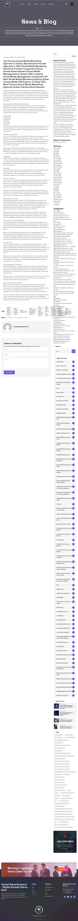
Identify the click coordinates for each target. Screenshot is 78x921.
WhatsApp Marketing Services (61, 341)
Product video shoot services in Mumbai (64, 281)
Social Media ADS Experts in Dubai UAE (47, 311)
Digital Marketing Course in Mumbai (63, 243)
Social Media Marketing (59, 806)
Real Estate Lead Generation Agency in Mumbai (64, 568)
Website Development (59, 329)
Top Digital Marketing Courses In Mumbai (63, 814)
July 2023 (56, 203)
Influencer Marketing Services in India (63, 270)
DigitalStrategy (58, 774)
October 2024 (57, 180)
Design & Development (59, 229)
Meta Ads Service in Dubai (60, 272)
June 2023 (56, 205)
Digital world (67, 774)
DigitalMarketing (58, 750)
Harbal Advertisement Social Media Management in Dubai (32, 311)
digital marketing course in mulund (62, 763)
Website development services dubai (63, 334)
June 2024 (56, 187)
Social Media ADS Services (60, 312)
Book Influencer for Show (60, 748)
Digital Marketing (58, 231)
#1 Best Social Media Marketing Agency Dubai (9, 311)
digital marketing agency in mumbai (62, 753)
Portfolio (51, 4)
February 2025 (57, 174)
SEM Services (56, 298)
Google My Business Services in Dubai (63, 262)
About (28, 4)
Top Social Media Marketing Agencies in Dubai (64, 816)
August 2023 (56, 201)
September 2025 (57, 167)
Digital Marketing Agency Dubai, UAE (63, 233)
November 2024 (57, 179)
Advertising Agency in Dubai (61, 215)
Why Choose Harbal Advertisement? (13, 283)
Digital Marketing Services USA (61, 252)
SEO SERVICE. (56, 301)
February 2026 (57, 158)
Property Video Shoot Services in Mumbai (64, 282)
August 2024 (56, 184)
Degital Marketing (58, 227)
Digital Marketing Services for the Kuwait (64, 246)
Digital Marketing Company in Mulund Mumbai (64, 756)
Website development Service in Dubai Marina (65, 668)
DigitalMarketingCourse (60, 758)
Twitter (15, 317)
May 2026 (56, 153)
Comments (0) (21, 57)
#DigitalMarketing (58, 734)
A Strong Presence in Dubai (10, 198)
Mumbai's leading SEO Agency (67, 793)
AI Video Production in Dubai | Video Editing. (66, 727)
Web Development (58, 327)
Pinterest (25, 317)
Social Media (56, 308)
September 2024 (57, 182)
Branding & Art (57, 224)
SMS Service (56, 305)
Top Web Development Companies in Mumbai (64, 819)
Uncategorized (57, 322)
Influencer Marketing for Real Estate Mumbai (64, 509)
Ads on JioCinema (58, 212)
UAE (56, 822)
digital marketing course (60, 238)
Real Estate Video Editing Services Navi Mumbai (63, 580)
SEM (54, 296)
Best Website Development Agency (62, 219)
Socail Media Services (59, 306)
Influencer (56, 264)
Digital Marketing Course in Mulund (62, 241)
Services (34, 891)
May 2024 (56, 189)
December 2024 (57, 177)
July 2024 (56, 186)
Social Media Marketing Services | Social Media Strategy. (66, 707)
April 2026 (56, 155)
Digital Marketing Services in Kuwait (63, 248)
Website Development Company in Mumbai (64, 827)
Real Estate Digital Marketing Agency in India (64, 562)
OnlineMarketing (66, 795)
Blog (54, 221)
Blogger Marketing (58, 742)
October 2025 (57, 165)
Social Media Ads (57, 310)
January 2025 (57, 175)
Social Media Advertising (59, 313)
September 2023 (57, 199)
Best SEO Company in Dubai (60, 217)
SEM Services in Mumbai (59, 300)
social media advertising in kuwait (62, 803)
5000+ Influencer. (58, 737)
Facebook (10, 317)
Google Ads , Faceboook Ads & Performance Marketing (64, 487)
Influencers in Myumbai (59, 790)
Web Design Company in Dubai (61, 325)
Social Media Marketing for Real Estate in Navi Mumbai (65, 637)
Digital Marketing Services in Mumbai (63, 250)
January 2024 (57, 194)
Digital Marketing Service (60, 245)
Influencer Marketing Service (61, 269)
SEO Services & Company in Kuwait (62, 303)
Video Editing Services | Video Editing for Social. (66, 714)
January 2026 (57, 160)
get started (62, 869)
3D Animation (57, 210)
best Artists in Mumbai (69, 737)
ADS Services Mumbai (59, 214)
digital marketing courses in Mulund (62, 769)
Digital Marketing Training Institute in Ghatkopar (65, 771)
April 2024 (56, 191)
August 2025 (56, 168)
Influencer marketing (59, 787)
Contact (43, 4)
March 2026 (56, 156)
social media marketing (59, 315)
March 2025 (56, 172)
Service (35, 4)
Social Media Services (59, 320)
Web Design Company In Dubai (61, 824)
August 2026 (56, 148)
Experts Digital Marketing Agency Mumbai (64, 253)
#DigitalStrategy (69, 734)
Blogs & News (57, 222)
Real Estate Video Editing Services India (63, 291)
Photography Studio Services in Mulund (64, 274)
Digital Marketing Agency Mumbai (62, 234)
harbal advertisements (59, 782)
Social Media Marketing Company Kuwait (63, 811)
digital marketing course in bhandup (62, 761)
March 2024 (56, 192)
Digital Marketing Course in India (62, 239)
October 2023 (57, 198)
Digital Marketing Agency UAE (61, 236)
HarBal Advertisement (23, 311)
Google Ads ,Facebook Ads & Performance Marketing (64, 493)
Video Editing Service (59, 324)
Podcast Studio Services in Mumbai (62, 276)
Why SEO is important (59, 343)
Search (55, 54)
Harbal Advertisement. (59, 779)
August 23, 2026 (9, 57)
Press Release (57, 277)
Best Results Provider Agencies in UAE (16, 311)
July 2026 (56, 149)
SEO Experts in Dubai (64, 800)
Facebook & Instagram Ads (10, 134)
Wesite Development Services (61, 337)
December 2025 (57, 162)
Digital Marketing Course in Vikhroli (62, 766)
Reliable (56, 798)
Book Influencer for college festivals (62, 745)
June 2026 (56, 151)
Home (22, 4)
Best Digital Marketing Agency (61, 740)
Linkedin (20, 317)
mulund (68, 790)
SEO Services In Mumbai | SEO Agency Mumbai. (66, 720)
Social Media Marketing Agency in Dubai (63, 808)
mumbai (56, 793)
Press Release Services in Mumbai (62, 279)
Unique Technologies (64, 822)
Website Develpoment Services (61, 336)
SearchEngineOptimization (66, 798)
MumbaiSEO (57, 795)
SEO (55, 800)
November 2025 (57, 163)
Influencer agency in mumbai (60, 785)
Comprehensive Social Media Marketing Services (16, 104)
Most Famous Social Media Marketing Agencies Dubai (40, 311)
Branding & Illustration (59, 226)
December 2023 (57, 196)
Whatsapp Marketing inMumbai (61, 339)
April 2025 (56, 170)
